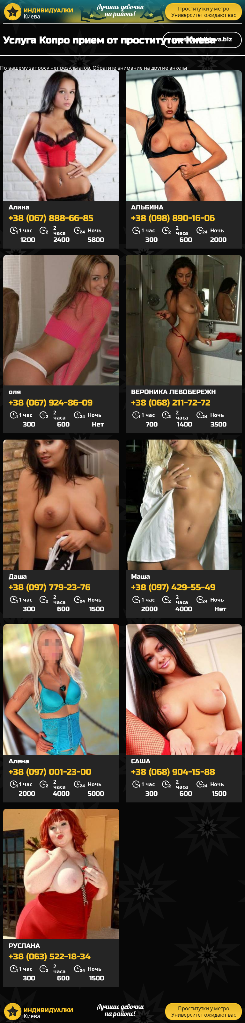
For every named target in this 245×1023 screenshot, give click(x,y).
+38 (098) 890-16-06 (173, 218)
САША (140, 761)
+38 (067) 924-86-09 (51, 403)
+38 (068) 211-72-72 (170, 403)
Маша (140, 577)
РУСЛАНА (24, 946)
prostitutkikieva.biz (202, 39)
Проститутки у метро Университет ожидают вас (203, 11)
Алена (19, 761)
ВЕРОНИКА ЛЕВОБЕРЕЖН (173, 392)
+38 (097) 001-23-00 (50, 772)
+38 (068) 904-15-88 (173, 772)
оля (15, 392)
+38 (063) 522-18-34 (50, 956)
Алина (19, 207)
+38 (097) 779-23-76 (49, 587)
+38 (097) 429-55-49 (173, 587)
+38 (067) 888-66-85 (51, 218)
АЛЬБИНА (147, 207)
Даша (18, 577)
